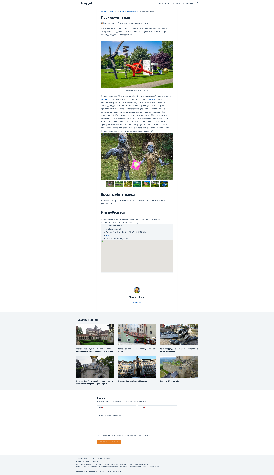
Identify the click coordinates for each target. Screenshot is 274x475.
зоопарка (150, 99)
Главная (162, 3)
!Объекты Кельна (137, 23)
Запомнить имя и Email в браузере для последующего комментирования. (125, 435)
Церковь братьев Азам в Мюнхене (132, 381)
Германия (180, 3)
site (107, 235)
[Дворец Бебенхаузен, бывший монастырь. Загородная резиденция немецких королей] (95, 334)
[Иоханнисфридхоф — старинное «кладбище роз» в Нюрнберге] (179, 334)
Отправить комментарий (109, 442)
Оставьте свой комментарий (110, 415)
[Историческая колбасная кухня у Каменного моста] (137, 334)
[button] (110, 184)
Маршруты (117, 471)
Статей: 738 (137, 302)
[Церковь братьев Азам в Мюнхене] (137, 367)
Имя (100, 408)
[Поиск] (197, 3)
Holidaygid (84, 3)
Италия (171, 3)
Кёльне (104, 99)
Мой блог (189, 3)
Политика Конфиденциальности (88, 471)
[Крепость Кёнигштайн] (179, 367)
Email (142, 408)
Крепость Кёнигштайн (169, 381)
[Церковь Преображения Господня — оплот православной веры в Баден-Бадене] (95, 367)
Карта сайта (106, 471)
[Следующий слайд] (171, 156)
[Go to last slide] (103, 156)
